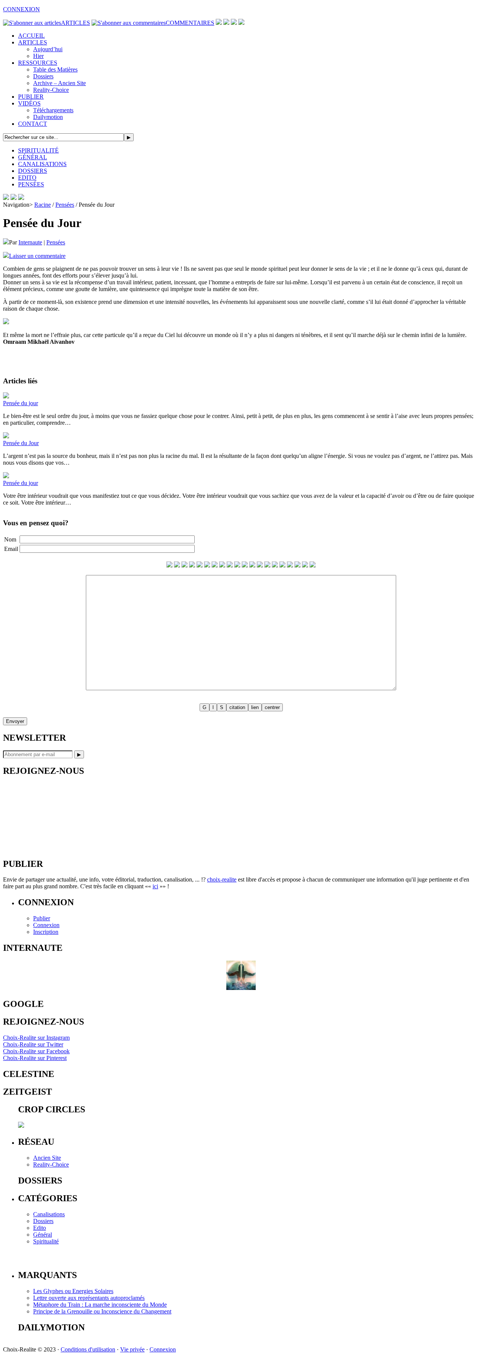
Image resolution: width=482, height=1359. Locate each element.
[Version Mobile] (21, 198)
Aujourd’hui (48, 49)
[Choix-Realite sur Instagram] (241, 23)
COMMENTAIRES (190, 23)
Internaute (30, 242)
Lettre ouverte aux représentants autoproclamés (89, 1298)
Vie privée (132, 1349)
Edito (39, 1228)
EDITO (27, 177)
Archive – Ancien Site (59, 83)
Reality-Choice (51, 90)
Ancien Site (47, 1158)
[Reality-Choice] (6, 198)
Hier (38, 56)
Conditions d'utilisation (88, 1349)
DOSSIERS (32, 171)
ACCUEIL (31, 35)
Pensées (64, 204)
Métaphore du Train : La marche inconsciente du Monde (100, 1304)
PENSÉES (31, 184)
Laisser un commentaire (37, 256)
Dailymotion (48, 117)
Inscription (45, 932)
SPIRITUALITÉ (38, 150)
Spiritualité (46, 1241)
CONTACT (32, 123)
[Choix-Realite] (14, 198)
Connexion (46, 925)
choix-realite (221, 879)
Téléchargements (53, 110)
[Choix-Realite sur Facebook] (226, 23)
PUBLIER (31, 96)
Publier (41, 918)
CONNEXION (21, 9)
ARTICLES (75, 23)
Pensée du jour (20, 403)
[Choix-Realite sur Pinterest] (234, 23)
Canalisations (49, 1214)
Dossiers (43, 76)
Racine (42, 204)
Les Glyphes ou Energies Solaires (73, 1291)
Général (42, 1234)
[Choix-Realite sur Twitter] (219, 23)
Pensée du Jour (21, 443)
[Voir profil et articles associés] (241, 988)
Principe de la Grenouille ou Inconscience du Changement (102, 1311)
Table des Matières (55, 69)
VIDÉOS (29, 103)
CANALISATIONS (42, 164)
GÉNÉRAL (32, 157)
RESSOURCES (37, 62)
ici (155, 886)
